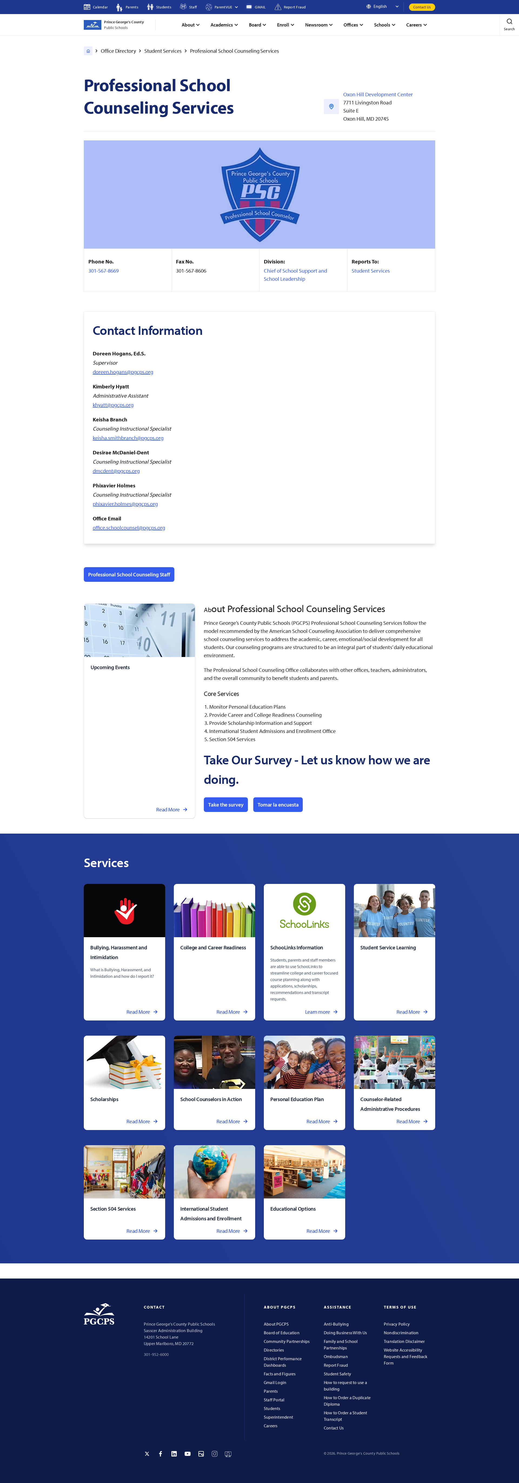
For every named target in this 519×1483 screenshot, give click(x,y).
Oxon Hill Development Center (378, 94)
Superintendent (278, 1417)
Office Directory (118, 50)
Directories (274, 1350)
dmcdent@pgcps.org (116, 470)
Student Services (163, 50)
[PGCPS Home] (88, 51)
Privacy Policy (397, 1324)
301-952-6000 (156, 1354)
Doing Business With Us (345, 1332)
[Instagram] (214, 1454)
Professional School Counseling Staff (129, 574)
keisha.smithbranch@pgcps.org (128, 437)
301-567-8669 (103, 270)
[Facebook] (160, 1454)
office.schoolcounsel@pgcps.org (129, 527)
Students (272, 1408)
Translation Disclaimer (404, 1341)
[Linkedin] (174, 1454)
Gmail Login (275, 1382)
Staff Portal (274, 1399)
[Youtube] (187, 1454)
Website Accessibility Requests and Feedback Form (405, 1356)
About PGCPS (276, 1324)
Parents (271, 1391)
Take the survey (226, 804)
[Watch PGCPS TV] (228, 1454)
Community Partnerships (287, 1341)
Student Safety (337, 1373)
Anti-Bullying (336, 1324)
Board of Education (282, 1332)
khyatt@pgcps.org (113, 404)
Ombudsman (336, 1356)
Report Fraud (336, 1365)
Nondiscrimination (401, 1332)
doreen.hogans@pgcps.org (123, 371)
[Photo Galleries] (201, 1454)
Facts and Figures (280, 1373)
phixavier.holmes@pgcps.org (125, 503)
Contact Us (422, 7)
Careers (270, 1425)
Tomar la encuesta (278, 804)
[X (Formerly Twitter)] (147, 1454)
